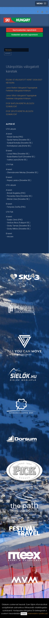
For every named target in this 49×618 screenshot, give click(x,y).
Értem (24, 614)
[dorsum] (21, 438)
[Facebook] (37, 12)
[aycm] (25, 342)
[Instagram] (46, 12)
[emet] (21, 309)
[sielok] (22, 374)
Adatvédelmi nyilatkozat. (38, 613)
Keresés (7, 53)
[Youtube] (42, 12)
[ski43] (25, 277)
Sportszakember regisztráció (24, 30)
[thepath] (25, 500)
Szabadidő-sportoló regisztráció (24, 35)
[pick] (25, 471)
